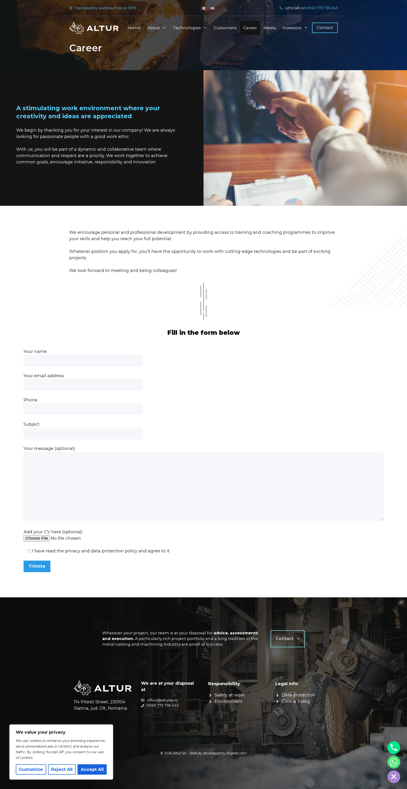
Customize (31, 769)
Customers (225, 27)
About (153, 27)
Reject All (62, 769)
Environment (228, 701)
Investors (292, 27)
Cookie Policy (296, 701)
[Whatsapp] (393, 762)
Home (134, 27)
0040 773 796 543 (322, 8)
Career (250, 27)
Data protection (298, 695)
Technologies (187, 27)
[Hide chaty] (393, 776)
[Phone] (393, 747)
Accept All (92, 769)
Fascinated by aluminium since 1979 (105, 8)
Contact (325, 27)
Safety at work (230, 695)
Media (270, 27)
